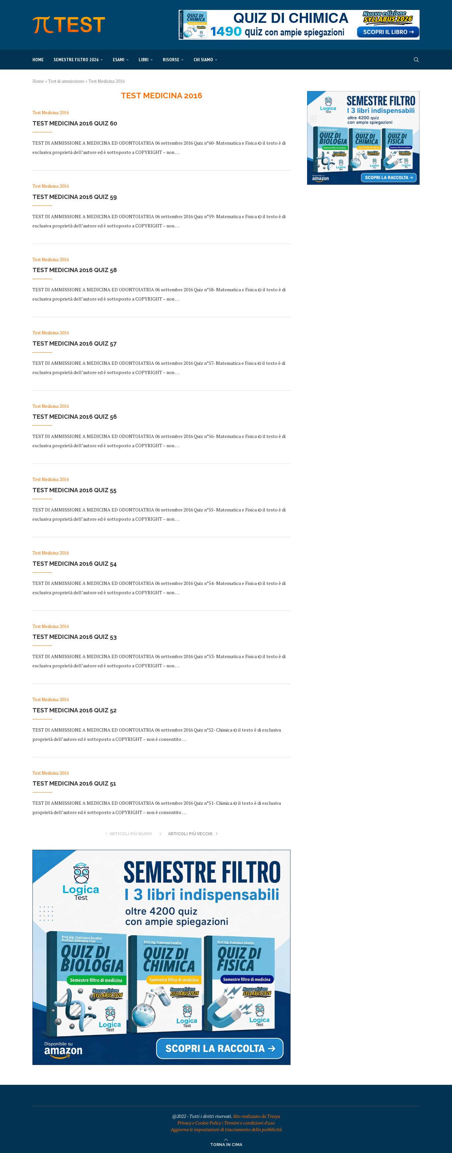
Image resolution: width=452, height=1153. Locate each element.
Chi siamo (203, 60)
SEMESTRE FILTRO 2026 (76, 60)
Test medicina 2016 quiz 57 (74, 343)
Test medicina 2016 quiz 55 (74, 490)
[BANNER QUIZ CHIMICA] (299, 13)
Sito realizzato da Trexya (256, 1116)
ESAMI (118, 60)
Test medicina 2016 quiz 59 (74, 196)
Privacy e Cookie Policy (199, 1123)
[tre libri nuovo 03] (161, 853)
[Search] (416, 59)
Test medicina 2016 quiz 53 (74, 636)
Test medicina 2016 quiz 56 (74, 416)
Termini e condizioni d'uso (249, 1123)
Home (38, 60)
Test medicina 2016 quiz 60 (74, 123)
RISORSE (171, 60)
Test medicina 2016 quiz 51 (74, 783)
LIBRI (144, 60)
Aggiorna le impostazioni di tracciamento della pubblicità (226, 1129)
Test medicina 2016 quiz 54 (74, 563)
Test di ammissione (66, 81)
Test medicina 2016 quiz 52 (74, 710)
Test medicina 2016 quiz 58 (74, 269)
